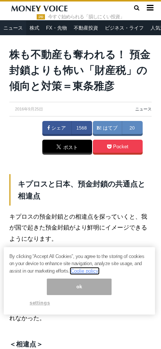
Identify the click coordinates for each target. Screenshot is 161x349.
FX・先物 (56, 28)
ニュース (13, 28)
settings (40, 303)
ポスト (70, 147)
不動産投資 (86, 28)
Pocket (120, 146)
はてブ (109, 128)
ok (79, 286)
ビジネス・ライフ (124, 28)
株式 (34, 28)
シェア (58, 128)
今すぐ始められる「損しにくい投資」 (86, 16)
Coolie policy (84, 271)
